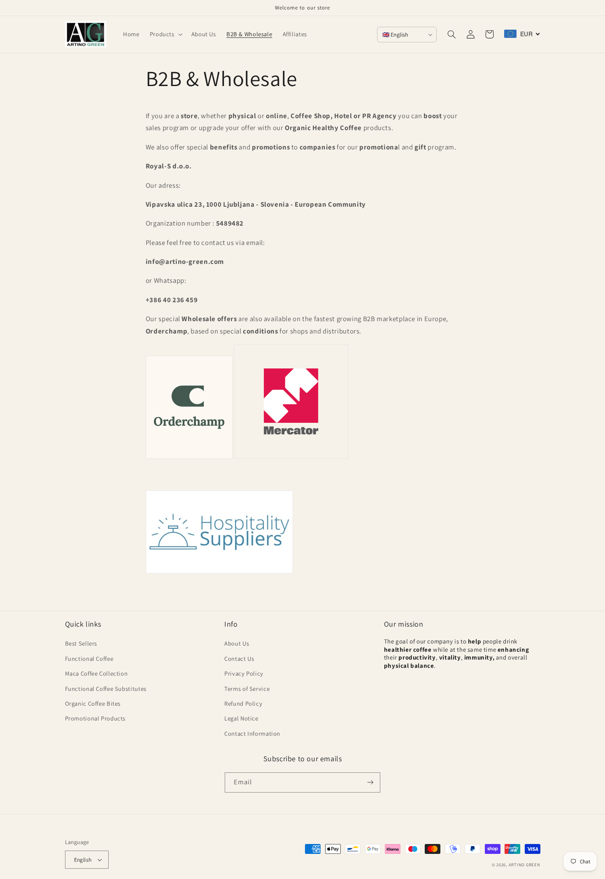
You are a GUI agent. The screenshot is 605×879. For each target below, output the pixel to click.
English (83, 859)
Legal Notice (241, 718)
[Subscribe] (370, 782)
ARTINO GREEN (524, 864)
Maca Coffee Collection (96, 673)
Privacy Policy (243, 673)
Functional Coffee (89, 658)
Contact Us (239, 658)
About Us (236, 643)
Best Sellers (81, 643)
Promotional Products (95, 718)
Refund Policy (243, 703)
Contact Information (252, 733)
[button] (165, 34)
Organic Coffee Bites (93, 703)
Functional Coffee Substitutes (106, 688)
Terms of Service (247, 688)
